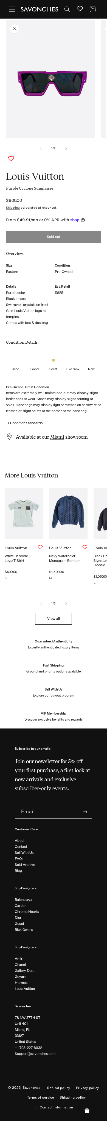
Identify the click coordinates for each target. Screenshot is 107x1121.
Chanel (20, 964)
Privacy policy (87, 1087)
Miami (57, 436)
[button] (12, 9)
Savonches (32, 1087)
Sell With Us (24, 852)
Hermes (21, 982)
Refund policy (58, 1087)
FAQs (19, 858)
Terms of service (40, 1097)
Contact (21, 846)
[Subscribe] (85, 812)
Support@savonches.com (35, 1053)
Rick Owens (24, 929)
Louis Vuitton (25, 988)
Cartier (20, 905)
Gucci (19, 923)
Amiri (19, 958)
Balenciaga (23, 899)
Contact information (56, 1107)
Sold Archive (25, 864)
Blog (18, 870)
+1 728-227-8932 (28, 1047)
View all (53, 618)
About (19, 840)
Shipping (13, 208)
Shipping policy (73, 1097)
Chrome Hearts (27, 911)
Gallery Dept (25, 970)
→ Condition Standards (24, 423)
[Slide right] (66, 149)
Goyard (21, 976)
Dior (18, 917)
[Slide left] (41, 149)
